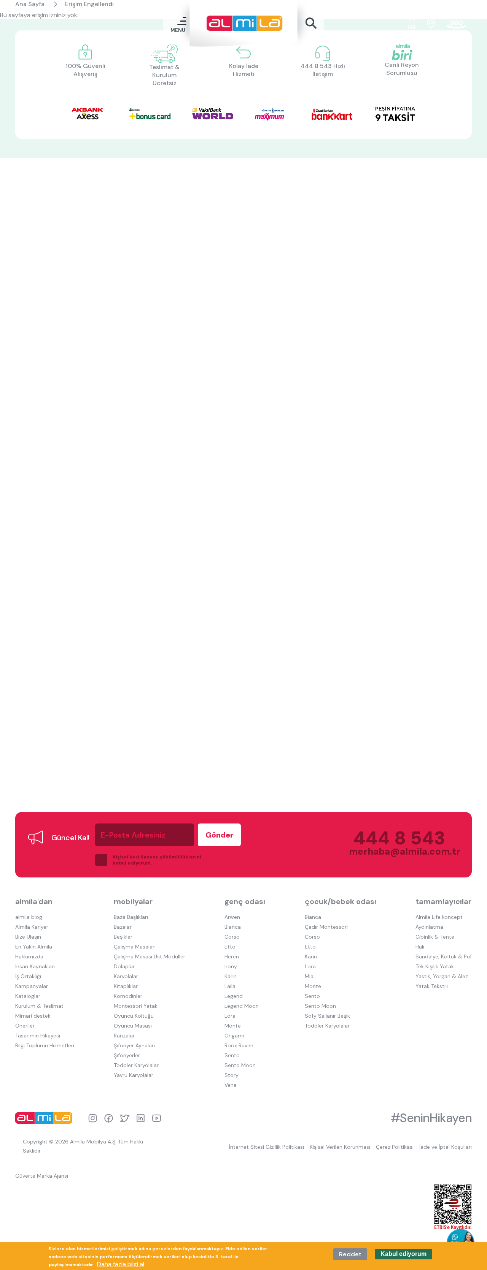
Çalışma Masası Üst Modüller (149, 956)
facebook (108, 1118)
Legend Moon (241, 1005)
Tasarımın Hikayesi (37, 1035)
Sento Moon (240, 1065)
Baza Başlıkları (131, 917)
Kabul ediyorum (403, 1254)
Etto (230, 946)
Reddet (350, 1254)
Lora (230, 1015)
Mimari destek (33, 1015)
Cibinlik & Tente (434, 936)
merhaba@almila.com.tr (397, 851)
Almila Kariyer (31, 926)
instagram (93, 1118)
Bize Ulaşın (28, 936)
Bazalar (123, 926)
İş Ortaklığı (28, 976)
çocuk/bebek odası (340, 901)
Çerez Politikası (395, 1146)
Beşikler (123, 936)
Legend (233, 996)
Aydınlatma (429, 926)
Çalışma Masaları (135, 946)
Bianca (232, 926)
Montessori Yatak (136, 1005)
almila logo (45, 1118)
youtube (156, 1118)
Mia (309, 976)
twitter (124, 1118)
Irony (230, 966)
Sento (232, 1055)
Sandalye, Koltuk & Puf (443, 956)
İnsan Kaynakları (35, 966)
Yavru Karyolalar (133, 1075)
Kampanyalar (31, 986)
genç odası (244, 901)
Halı (419, 946)
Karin (230, 976)
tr (411, 19)
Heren (231, 956)
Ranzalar (124, 1035)
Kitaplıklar (126, 986)
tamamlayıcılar (443, 901)
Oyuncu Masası (133, 1025)
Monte (232, 1025)
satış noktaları (431, 23)
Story (231, 1075)
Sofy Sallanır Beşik (327, 1015)
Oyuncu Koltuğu (134, 1015)
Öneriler (25, 1025)
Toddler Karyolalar (136, 1065)
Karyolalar (126, 976)
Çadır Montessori (326, 926)
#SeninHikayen (431, 1118)
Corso (232, 936)
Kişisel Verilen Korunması (340, 1146)
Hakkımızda (29, 956)
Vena (230, 1085)
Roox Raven (238, 1045)
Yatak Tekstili (431, 986)
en (411, 27)
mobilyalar (133, 901)
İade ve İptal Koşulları (445, 1146)
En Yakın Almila (33, 946)
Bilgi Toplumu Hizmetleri (44, 1045)
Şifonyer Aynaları (134, 1045)
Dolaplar (124, 966)
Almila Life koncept (439, 917)
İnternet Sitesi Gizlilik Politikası (266, 1146)
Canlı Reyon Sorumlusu (402, 69)
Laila (230, 986)
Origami (234, 1035)
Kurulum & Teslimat (39, 1005)
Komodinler (128, 996)
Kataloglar (27, 996)
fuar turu (456, 23)
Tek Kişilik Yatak (434, 966)
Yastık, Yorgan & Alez (441, 976)
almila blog (28, 917)
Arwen (232, 917)
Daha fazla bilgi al (120, 1264)
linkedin (140, 1118)
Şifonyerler (127, 1055)
